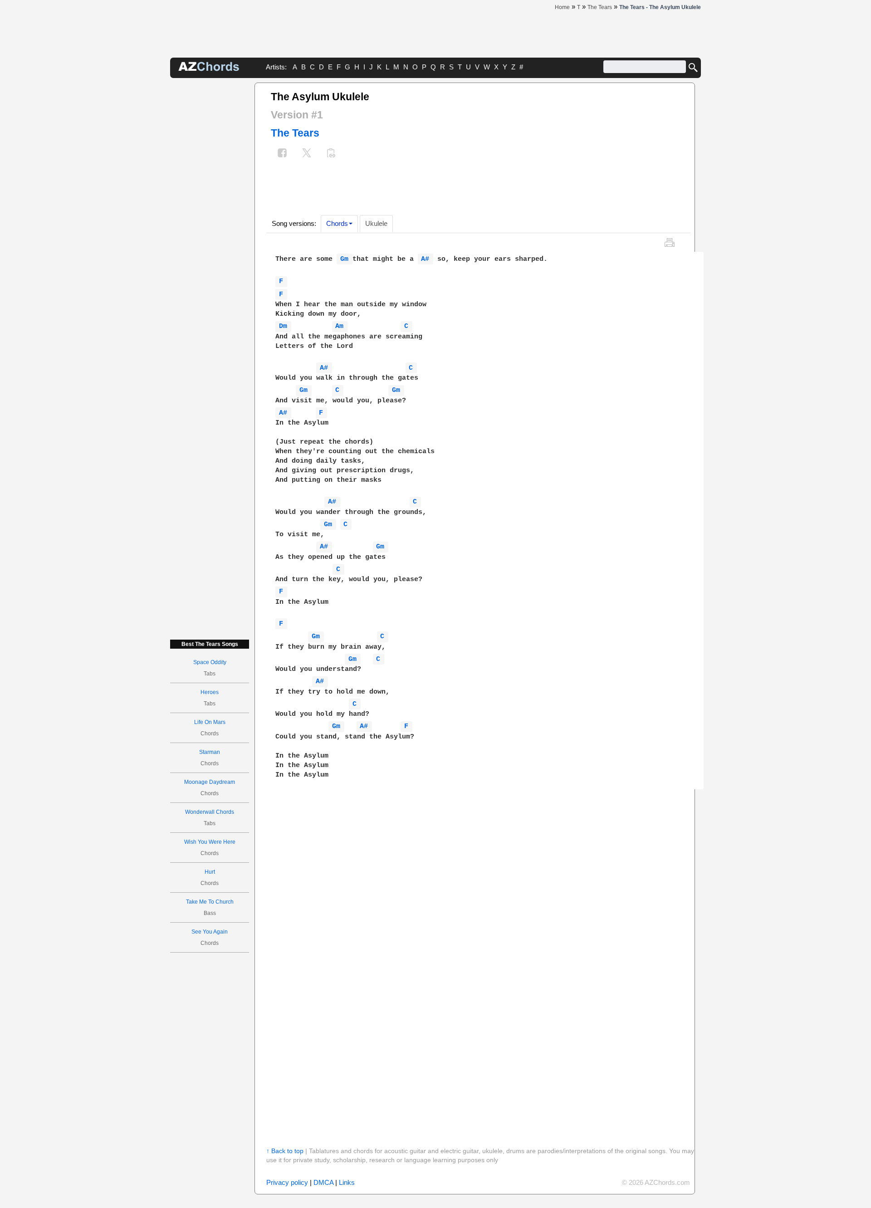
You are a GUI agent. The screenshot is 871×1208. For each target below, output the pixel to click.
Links (347, 1182)
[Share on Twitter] (306, 154)
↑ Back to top (284, 1150)
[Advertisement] (209, 219)
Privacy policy (287, 1182)
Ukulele (376, 223)
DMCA (323, 1182)
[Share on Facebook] (282, 154)
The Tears (295, 133)
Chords (337, 223)
